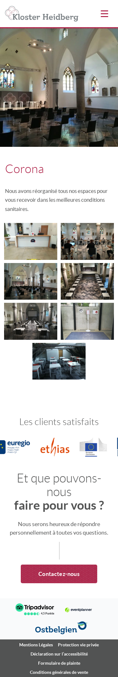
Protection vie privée (78, 644)
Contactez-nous (59, 574)
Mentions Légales (36, 644)
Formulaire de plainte (59, 663)
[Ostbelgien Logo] (61, 627)
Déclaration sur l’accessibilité (59, 653)
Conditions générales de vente (59, 672)
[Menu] (104, 14)
